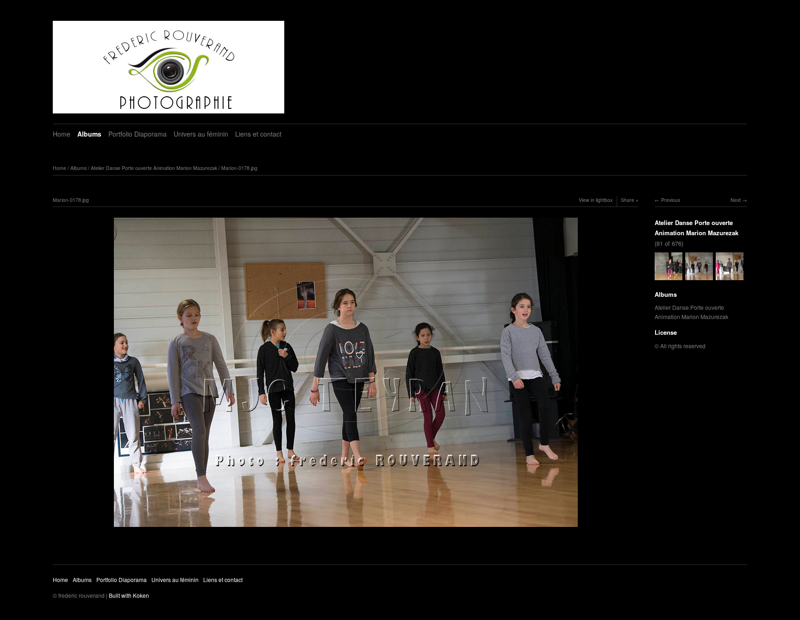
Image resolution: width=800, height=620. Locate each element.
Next (736, 199)
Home (61, 133)
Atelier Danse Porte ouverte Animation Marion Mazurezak (154, 167)
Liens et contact (258, 133)
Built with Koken (129, 595)
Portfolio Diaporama (137, 133)
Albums (89, 133)
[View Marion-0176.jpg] (668, 275)
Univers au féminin (201, 133)
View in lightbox (595, 199)
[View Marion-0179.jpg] (730, 275)
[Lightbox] (346, 527)
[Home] (168, 67)
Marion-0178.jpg (239, 167)
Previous (670, 199)
